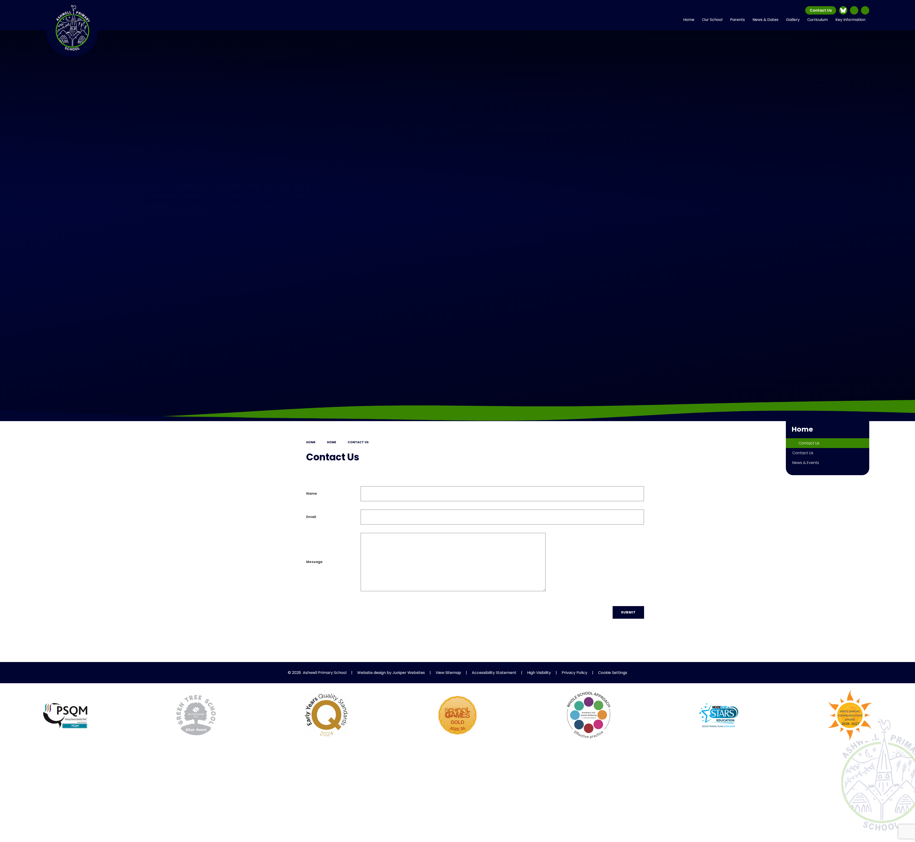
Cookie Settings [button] (612, 672)
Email (311, 516)
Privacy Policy (574, 672)
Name (311, 493)
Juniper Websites (408, 672)
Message (314, 561)
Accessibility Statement (494, 672)
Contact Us (821, 10)
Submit (628, 612)
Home (310, 442)
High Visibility (539, 672)
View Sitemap (448, 672)
